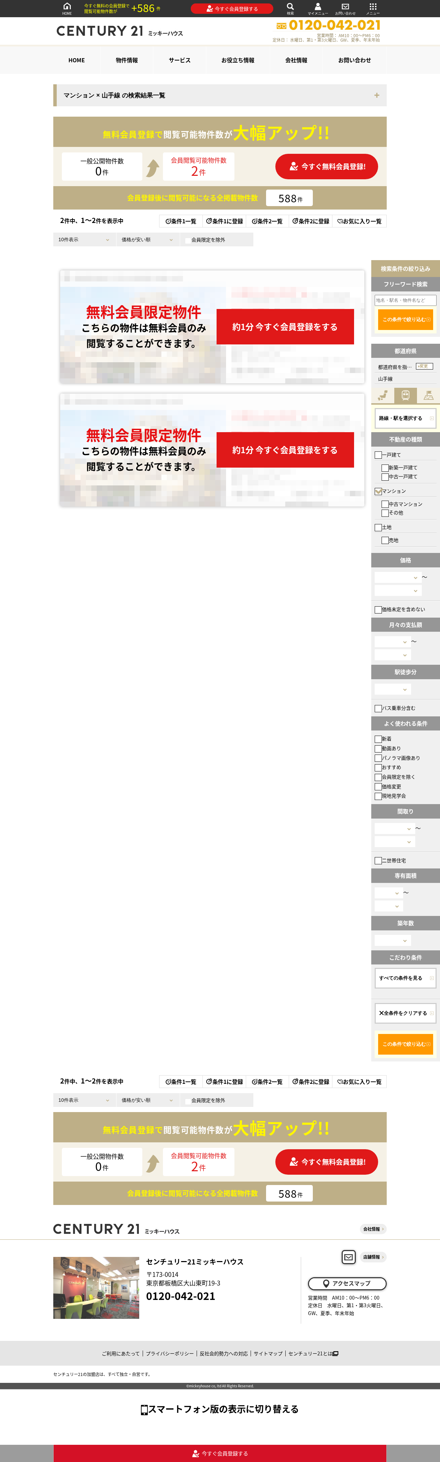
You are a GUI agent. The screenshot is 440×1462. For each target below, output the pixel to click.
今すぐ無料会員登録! (333, 166)
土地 (387, 526)
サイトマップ (268, 1353)
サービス (180, 60)
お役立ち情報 (237, 60)
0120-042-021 (181, 1295)
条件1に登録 (227, 221)
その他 (396, 512)
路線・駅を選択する (400, 418)
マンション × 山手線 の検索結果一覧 (114, 95)
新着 (387, 738)
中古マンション (405, 503)
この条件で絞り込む (404, 319)
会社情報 (296, 60)
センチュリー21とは (310, 1353)
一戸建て (391, 454)
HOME (67, 13)
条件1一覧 (183, 221)
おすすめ (391, 767)
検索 (290, 13)
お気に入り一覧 (362, 221)
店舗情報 (371, 1257)
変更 (424, 366)
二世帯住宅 (394, 860)
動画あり (391, 748)
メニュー (373, 13)
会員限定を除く (399, 776)
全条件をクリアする (405, 1013)
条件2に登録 (314, 221)
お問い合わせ (345, 13)
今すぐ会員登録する (236, 8)
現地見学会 (394, 795)
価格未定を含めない (403, 609)
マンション (394, 490)
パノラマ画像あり (401, 757)
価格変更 (391, 786)
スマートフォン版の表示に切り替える (223, 1408)
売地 (393, 539)
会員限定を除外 (208, 239)
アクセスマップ (351, 1283)
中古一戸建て (403, 476)
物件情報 (127, 60)
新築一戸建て (403, 467)
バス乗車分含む (399, 707)
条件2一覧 (270, 221)
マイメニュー (318, 13)
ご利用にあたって (121, 1353)
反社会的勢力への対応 (224, 1353)
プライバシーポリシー (170, 1353)
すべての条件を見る (400, 978)
